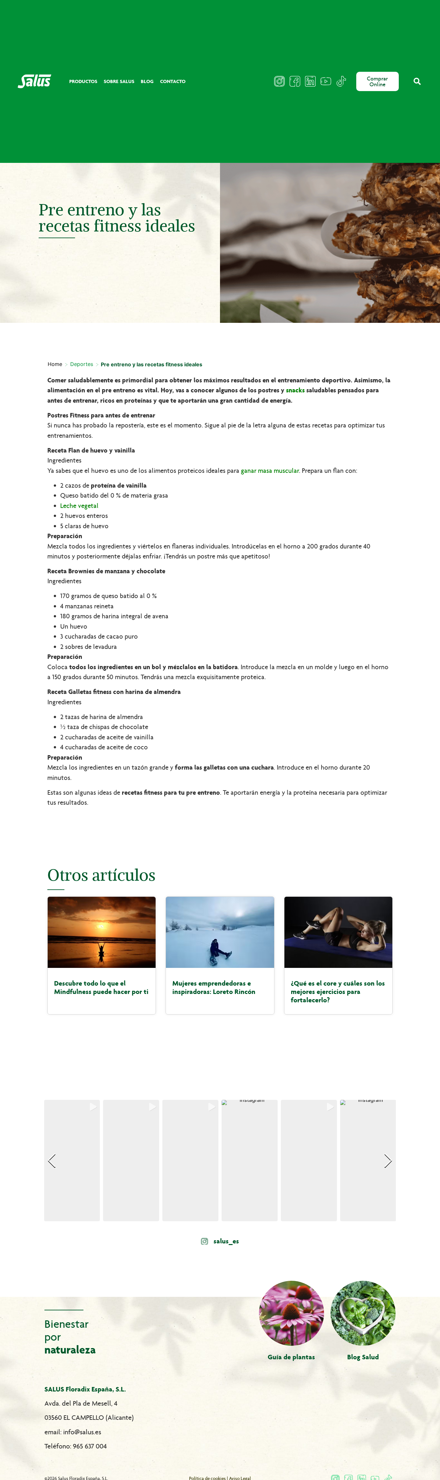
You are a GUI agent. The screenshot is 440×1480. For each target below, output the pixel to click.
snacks (295, 390)
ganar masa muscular (270, 470)
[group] (72, 1160)
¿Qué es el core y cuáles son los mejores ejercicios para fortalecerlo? (338, 991)
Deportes (81, 364)
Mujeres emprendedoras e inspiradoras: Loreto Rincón (213, 987)
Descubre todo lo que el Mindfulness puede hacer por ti (101, 987)
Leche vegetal (79, 505)
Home (55, 364)
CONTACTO (173, 81)
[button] (417, 81)
